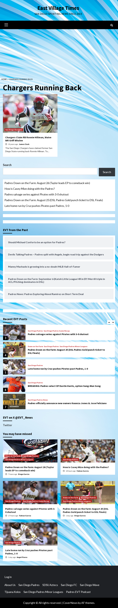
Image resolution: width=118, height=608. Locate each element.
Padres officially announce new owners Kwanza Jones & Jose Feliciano (67, 403)
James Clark (24, 144)
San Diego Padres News (38, 400)
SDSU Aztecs (50, 585)
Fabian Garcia (83, 471)
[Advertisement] (59, 52)
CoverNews (70, 602)
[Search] (112, 25)
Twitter (7, 425)
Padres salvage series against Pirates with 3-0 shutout (36, 194)
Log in (8, 577)
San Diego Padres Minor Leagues (73, 346)
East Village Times (58, 8)
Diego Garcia (23, 474)
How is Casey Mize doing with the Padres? (29, 188)
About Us (10, 585)
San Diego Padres (35, 331)
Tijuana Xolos (12, 592)
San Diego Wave (89, 585)
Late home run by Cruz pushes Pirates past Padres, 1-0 (36, 205)
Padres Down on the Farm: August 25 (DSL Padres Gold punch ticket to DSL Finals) (53, 200)
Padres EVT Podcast (78, 592)
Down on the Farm (35, 346)
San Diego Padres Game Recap (57, 331)
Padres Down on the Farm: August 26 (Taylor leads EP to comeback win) (47, 183)
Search (7, 165)
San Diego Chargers (13, 130)
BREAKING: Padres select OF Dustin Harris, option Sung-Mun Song (64, 385)
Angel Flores (22, 557)
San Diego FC (69, 585)
